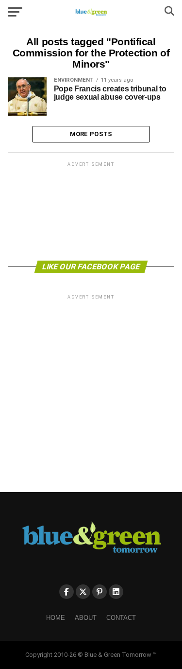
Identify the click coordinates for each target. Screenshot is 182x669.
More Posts (91, 134)
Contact (121, 617)
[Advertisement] (91, 210)
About (86, 617)
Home (55, 617)
